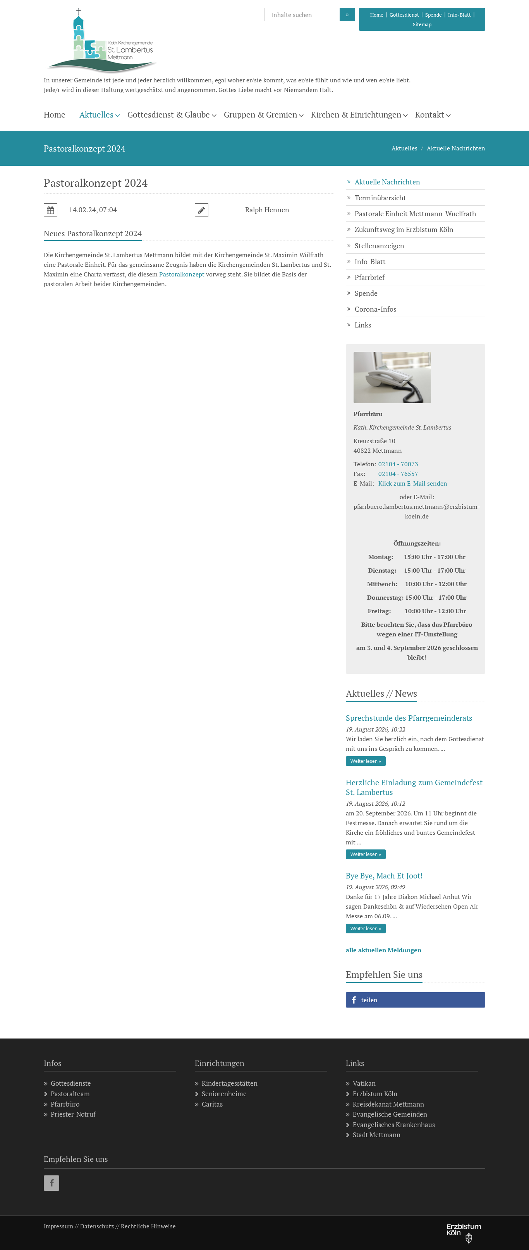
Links (363, 324)
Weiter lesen (364, 761)
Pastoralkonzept (181, 274)
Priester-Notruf (73, 1114)
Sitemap (422, 24)
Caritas (212, 1104)
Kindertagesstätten (230, 1083)
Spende (433, 14)
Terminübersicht (380, 197)
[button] (415, 1000)
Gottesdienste (71, 1083)
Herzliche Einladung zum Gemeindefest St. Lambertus (414, 787)
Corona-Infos (376, 309)
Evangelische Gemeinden (390, 1114)
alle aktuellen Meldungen (383, 950)
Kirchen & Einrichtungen (356, 114)
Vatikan (364, 1083)
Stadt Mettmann (376, 1134)
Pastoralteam (70, 1093)
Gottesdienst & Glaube (168, 114)
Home (376, 14)
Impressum (58, 1226)
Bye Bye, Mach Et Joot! (384, 875)
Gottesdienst (404, 14)
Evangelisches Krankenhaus (394, 1124)
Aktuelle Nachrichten (456, 148)
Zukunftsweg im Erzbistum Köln (404, 229)
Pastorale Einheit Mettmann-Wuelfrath (415, 213)
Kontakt (429, 114)
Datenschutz (97, 1226)
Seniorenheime (224, 1093)
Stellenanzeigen (379, 245)
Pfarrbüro (65, 1104)
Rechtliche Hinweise (148, 1226)
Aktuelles (96, 114)
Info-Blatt (459, 14)
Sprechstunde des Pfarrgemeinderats (409, 718)
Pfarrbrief (370, 277)
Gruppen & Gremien (260, 114)
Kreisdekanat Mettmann (388, 1104)
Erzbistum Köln (375, 1093)
